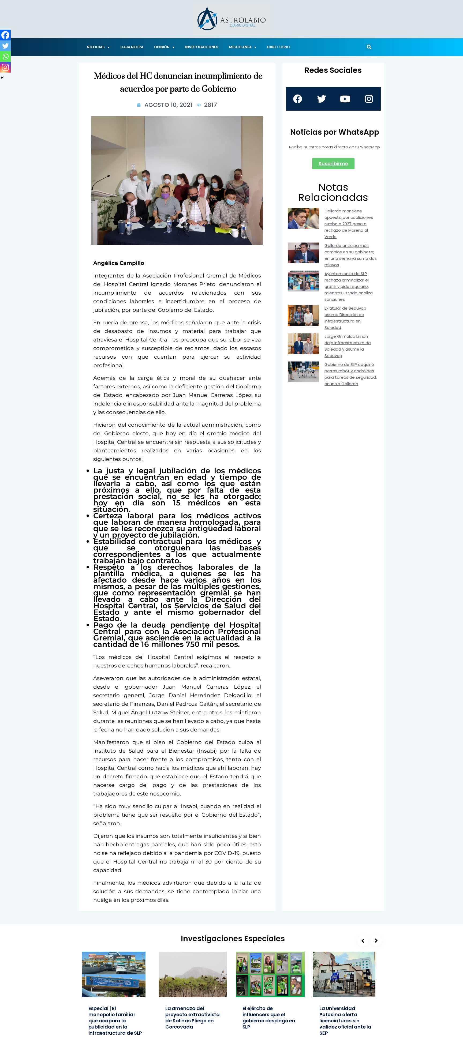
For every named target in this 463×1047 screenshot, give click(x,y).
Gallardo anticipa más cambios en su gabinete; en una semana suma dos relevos (350, 255)
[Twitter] (5, 45)
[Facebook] (5, 35)
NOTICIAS (96, 47)
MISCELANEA (240, 47)
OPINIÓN (162, 47)
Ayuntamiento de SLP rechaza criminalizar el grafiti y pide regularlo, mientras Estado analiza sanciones (348, 286)
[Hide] (2, 78)
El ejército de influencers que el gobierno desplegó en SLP (268, 1017)
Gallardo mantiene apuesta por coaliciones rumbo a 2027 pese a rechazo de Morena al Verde (348, 223)
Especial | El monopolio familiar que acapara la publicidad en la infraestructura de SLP (115, 1020)
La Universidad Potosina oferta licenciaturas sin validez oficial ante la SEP (345, 1020)
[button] (368, 47)
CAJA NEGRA (131, 47)
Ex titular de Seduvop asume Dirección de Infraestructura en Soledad (345, 317)
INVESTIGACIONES (201, 47)
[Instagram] (5, 67)
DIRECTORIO (278, 47)
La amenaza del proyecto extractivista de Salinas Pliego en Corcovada (192, 1017)
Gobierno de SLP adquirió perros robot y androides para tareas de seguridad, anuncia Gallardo (350, 374)
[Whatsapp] (5, 56)
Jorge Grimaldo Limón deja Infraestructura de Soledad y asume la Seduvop (347, 345)
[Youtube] (345, 99)
